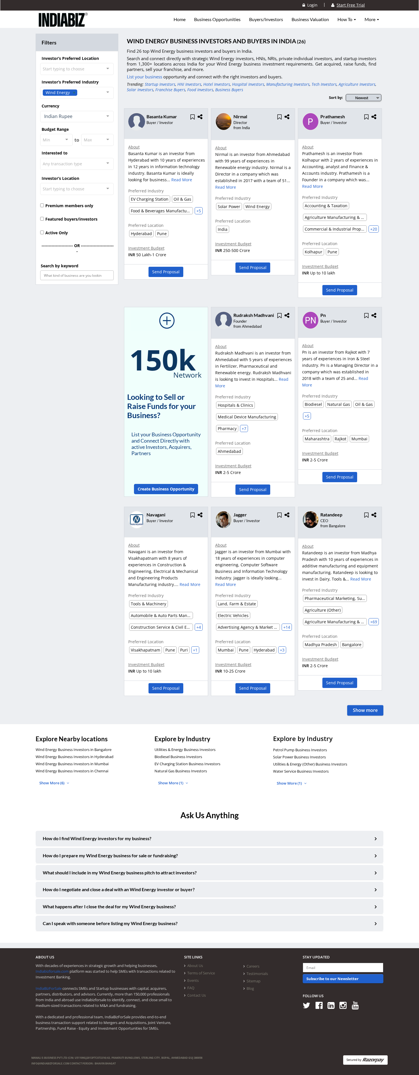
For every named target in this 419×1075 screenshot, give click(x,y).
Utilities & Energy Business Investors (184, 749)
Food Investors (200, 89)
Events (193, 980)
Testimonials (257, 973)
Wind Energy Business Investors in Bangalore (73, 749)
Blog (250, 988)
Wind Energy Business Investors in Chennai (72, 770)
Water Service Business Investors (301, 771)
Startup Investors (160, 84)
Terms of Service (201, 973)
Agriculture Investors (357, 84)
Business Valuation (310, 19)
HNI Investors (189, 84)
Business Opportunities (217, 19)
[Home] (63, 24)
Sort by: (336, 97)
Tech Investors (324, 84)
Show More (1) (171, 782)
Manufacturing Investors (288, 84)
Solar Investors (140, 89)
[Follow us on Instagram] (345, 1005)
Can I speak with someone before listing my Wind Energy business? (110, 923)
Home (180, 19)
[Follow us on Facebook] (321, 1005)
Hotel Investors (216, 84)
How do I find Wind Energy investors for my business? (97, 838)
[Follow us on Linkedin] (333, 1005)
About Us (195, 965)
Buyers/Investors (266, 19)
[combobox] (77, 69)
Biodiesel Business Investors (178, 756)
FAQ (190, 987)
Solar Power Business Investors (299, 757)
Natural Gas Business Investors (180, 770)
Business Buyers (229, 89)
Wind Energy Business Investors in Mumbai (72, 763)
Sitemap (254, 981)
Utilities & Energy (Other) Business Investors (310, 764)
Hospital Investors (248, 84)
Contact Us (196, 995)
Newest (361, 97)
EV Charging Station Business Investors (187, 763)
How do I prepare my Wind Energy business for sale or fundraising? (110, 855)
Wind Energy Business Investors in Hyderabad (74, 756)
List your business (145, 77)
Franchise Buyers (170, 89)
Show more (365, 710)
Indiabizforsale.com (52, 971)
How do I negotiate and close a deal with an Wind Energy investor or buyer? (119, 889)
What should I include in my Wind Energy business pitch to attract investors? (120, 872)
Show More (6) (52, 782)
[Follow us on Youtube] (357, 1005)
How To (345, 19)
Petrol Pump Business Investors (300, 749)
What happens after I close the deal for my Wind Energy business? (109, 906)
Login (311, 5)
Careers (253, 966)
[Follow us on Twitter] (308, 1005)
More (370, 19)
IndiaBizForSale (49, 988)
